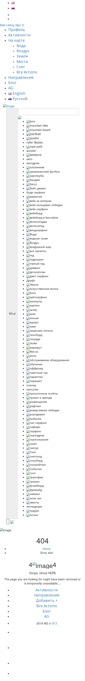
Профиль (16, 29)
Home (47, 549)
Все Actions (27, 72)
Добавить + (47, 600)
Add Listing (7, 25)
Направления (20, 77)
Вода (21, 45)
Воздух (23, 50)
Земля (22, 56)
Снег (21, 66)
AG (10, 87)
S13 (54, 623)
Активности (19, 34)
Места (22, 61)
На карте (16, 40)
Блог (12, 82)
